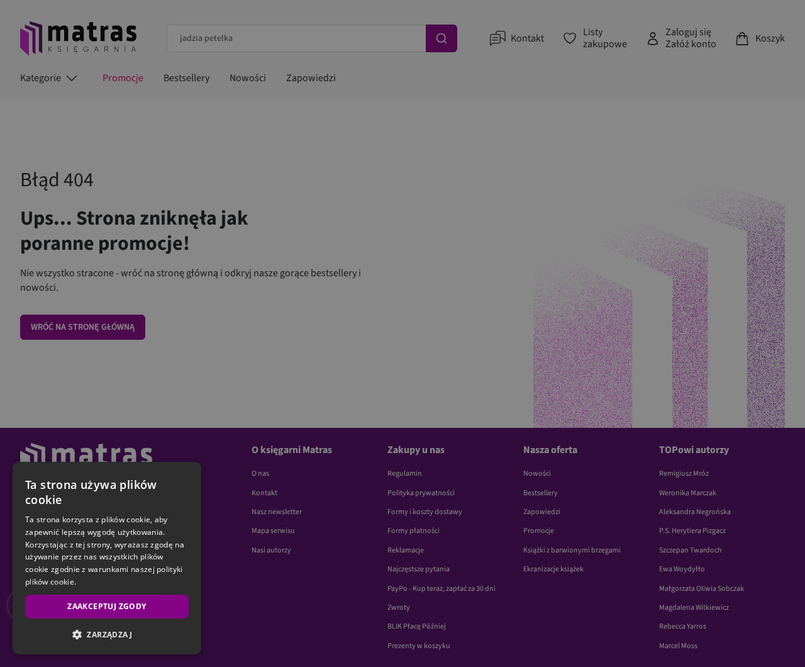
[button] (107, 634)
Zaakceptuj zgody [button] (106, 606)
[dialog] (107, 558)
